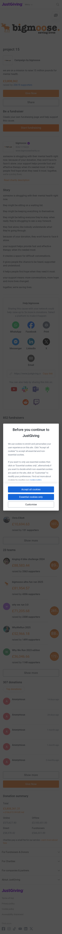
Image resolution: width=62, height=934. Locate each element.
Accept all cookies (30, 489)
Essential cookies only (31, 496)
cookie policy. (35, 480)
